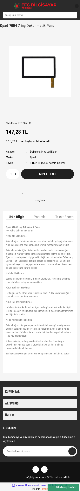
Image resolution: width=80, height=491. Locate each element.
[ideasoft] (19, 485)
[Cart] (75, 6)
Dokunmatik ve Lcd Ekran (43, 151)
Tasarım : (40, 488)
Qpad (33, 157)
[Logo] (35, 6)
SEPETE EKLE (47, 174)
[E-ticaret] (39, 485)
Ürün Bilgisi (17, 217)
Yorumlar (40, 217)
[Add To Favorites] (22, 192)
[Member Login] (68, 6)
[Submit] (72, 451)
